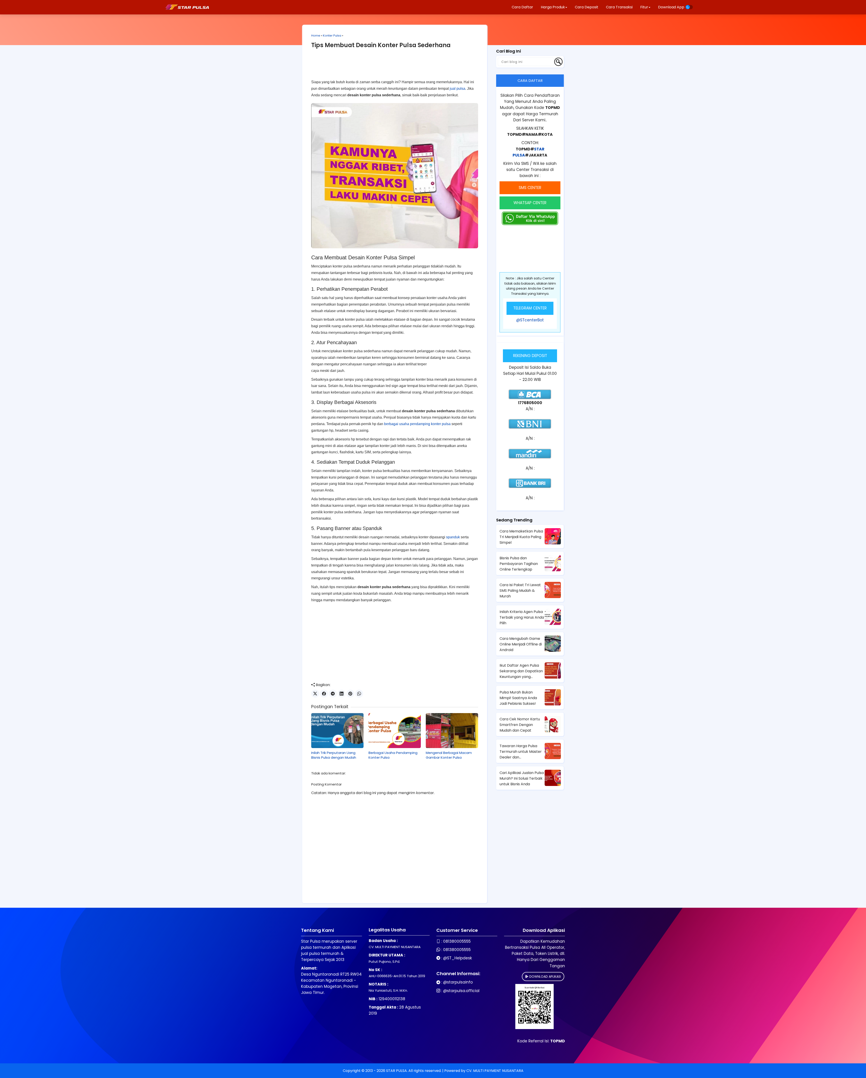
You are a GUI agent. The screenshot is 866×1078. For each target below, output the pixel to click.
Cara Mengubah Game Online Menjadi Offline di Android (521, 644)
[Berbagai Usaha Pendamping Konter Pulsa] (395, 730)
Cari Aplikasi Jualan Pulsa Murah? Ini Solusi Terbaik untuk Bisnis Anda (522, 778)
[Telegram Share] (333, 694)
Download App (671, 7)
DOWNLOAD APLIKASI (544, 976)
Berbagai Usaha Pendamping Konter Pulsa (393, 755)
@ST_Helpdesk (457, 958)
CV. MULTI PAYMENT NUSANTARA (494, 1070)
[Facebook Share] (324, 694)
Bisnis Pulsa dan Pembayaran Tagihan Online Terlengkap (519, 563)
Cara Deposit (586, 7)
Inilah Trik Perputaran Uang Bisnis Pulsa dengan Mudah (333, 755)
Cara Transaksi (619, 7)
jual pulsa (457, 88)
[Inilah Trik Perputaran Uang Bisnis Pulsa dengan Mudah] (337, 730)
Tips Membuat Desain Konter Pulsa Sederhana (381, 45)
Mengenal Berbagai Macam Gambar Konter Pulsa (449, 755)
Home (315, 35)
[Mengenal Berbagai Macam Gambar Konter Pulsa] (452, 730)
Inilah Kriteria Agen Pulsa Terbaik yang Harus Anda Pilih (522, 617)
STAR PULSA (396, 1070)
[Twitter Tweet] (315, 694)
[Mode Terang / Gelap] (689, 7)
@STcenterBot (530, 320)
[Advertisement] (394, 67)
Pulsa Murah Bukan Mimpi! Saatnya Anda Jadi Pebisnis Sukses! (518, 698)
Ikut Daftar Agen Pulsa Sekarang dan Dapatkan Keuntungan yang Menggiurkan (521, 671)
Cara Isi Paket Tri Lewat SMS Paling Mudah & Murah (520, 590)
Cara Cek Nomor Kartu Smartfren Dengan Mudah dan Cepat (520, 724)
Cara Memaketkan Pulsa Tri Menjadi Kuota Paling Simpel (521, 537)
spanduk (453, 537)
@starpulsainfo (458, 982)
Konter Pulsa (332, 35)
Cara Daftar (522, 7)
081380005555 (457, 941)
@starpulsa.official (461, 990)
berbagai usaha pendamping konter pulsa (417, 424)
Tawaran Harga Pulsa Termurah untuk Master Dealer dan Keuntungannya (521, 751)
